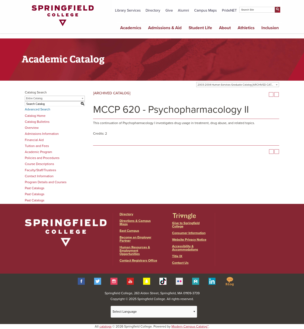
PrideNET (229, 10)
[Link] (63, 27)
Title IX (177, 256)
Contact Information (39, 176)
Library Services (128, 10)
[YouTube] (130, 281)
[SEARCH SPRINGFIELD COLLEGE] (277, 10)
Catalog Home (35, 116)
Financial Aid (34, 140)
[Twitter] (97, 281)
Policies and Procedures (42, 158)
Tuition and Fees (37, 146)
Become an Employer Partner (135, 239)
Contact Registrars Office (138, 260)
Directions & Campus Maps (135, 222)
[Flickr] (179, 281)
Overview (32, 128)
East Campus (129, 231)
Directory (153, 10)
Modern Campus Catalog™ (190, 326)
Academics (130, 27)
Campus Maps (205, 10)
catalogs (105, 326)
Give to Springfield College (186, 225)
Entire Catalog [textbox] (34, 98)
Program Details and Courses (45, 182)
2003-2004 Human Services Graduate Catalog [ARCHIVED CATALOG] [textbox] (238, 84)
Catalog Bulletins (37, 122)
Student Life (200, 27)
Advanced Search (37, 109)
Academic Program (38, 152)
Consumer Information (189, 233)
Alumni (183, 10)
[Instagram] (113, 281)
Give (169, 10)
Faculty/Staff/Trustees (40, 170)
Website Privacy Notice (189, 240)
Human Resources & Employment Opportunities (135, 250)
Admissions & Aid (165, 27)
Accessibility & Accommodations (185, 248)
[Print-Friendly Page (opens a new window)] (271, 94)
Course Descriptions (39, 164)
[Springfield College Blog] (229, 281)
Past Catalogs (34, 188)
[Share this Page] (265, 94)
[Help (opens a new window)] (276, 94)
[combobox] (237, 84)
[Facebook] (81, 281)
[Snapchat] (146, 281)
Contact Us (180, 263)
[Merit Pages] (195, 281)
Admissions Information (42, 134)
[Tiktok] (162, 281)
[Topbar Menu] (280, 5)
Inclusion (270, 27)
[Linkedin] (211, 281)
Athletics (246, 27)
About (225, 27)
